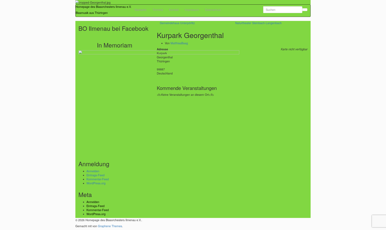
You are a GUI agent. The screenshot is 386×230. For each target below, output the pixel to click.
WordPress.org (96, 183)
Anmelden (92, 171)
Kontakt (174, 10)
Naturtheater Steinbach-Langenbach (258, 23)
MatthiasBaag (179, 43)
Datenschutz (213, 10)
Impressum (192, 10)
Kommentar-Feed (97, 179)
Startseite (140, 10)
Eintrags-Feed (95, 175)
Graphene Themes (110, 226)
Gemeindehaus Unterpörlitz (177, 23)
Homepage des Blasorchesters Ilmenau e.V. (103, 7)
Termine (158, 10)
